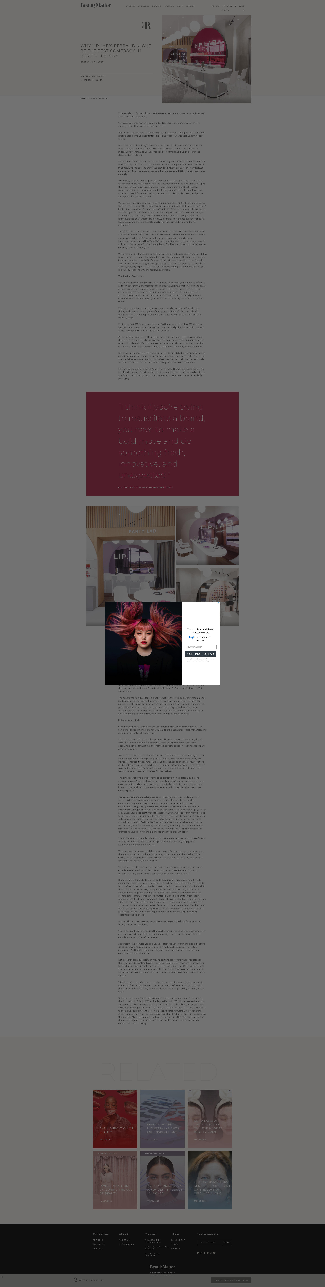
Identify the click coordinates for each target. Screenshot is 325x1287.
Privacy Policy (205, 661)
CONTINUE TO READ (200, 653)
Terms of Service (195, 661)
